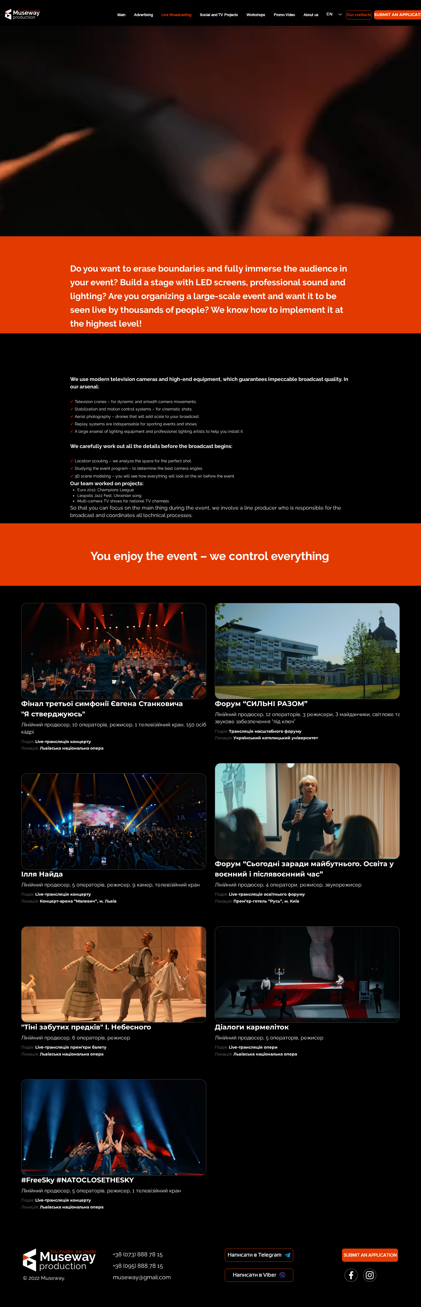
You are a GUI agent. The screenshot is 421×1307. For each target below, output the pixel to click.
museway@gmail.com (142, 1277)
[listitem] (113, 684)
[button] (113, 651)
